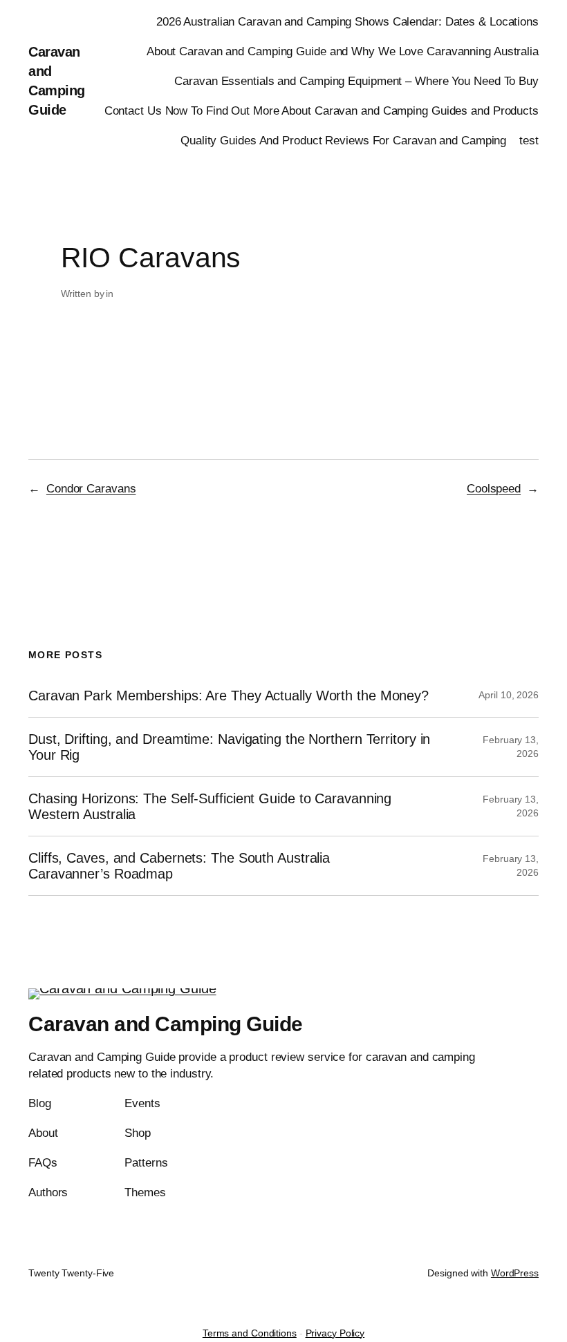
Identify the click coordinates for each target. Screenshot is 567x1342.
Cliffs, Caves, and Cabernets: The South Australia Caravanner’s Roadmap (179, 865)
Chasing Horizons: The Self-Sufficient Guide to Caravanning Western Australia (209, 806)
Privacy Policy (335, 1333)
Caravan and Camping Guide (165, 1024)
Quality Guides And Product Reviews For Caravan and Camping (343, 140)
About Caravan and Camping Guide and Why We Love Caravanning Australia (343, 51)
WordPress (515, 1272)
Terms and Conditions (250, 1333)
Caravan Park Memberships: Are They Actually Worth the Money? (228, 695)
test (529, 140)
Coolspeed (494, 488)
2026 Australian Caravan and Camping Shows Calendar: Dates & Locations (347, 21)
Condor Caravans (91, 488)
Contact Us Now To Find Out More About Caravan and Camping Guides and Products (321, 110)
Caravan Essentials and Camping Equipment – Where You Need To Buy (356, 81)
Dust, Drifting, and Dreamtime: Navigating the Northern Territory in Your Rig (229, 746)
